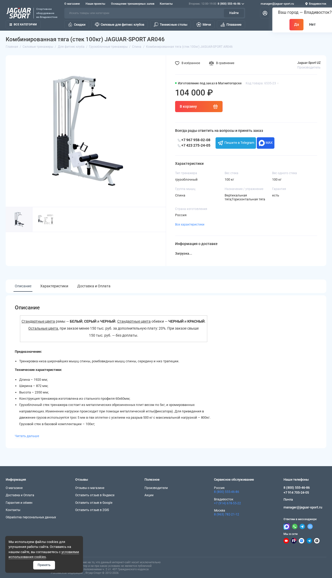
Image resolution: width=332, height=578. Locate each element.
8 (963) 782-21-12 (226, 514)
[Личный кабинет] (265, 13)
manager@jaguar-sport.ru (277, 3)
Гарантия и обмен (19, 503)
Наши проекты (95, 3)
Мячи (207, 24)
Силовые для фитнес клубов (122, 24)
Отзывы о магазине (89, 488)
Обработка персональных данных (31, 517)
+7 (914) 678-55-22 (227, 503)
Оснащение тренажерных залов (132, 3)
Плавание (233, 24)
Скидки (79, 24)
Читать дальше (27, 436)
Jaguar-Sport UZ (309, 63)
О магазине (72, 3)
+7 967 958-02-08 (195, 140)
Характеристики (54, 286)
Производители (156, 488)
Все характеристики (189, 224)
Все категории (25, 24)
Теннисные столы (173, 24)
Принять (44, 565)
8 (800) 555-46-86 (214, 3)
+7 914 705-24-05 (296, 492)
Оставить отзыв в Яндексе (94, 495)
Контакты (166, 3)
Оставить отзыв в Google (93, 503)
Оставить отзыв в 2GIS (92, 510)
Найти (234, 13)
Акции (149, 495)
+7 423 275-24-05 (195, 145)
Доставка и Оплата (93, 286)
